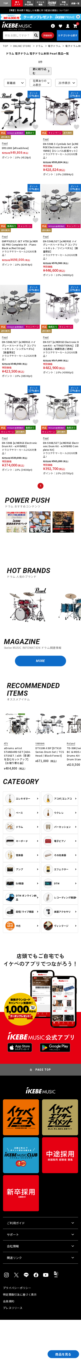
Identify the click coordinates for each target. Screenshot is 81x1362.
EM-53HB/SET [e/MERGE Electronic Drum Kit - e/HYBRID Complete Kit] (61, 446)
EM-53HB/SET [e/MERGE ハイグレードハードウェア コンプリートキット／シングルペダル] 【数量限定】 (19, 347)
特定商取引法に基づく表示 (20, 1294)
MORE (40, 661)
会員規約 (8, 1301)
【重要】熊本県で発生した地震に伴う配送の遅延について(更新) (40, 10)
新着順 (11, 83)
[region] (40, 606)
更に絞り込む (39, 71)
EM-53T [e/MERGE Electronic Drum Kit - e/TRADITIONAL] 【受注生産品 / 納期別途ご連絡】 (61, 345)
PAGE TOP (43, 1069)
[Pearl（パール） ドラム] (27, 607)
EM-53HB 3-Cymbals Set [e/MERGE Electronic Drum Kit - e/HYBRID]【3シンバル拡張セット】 (61, 147)
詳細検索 (47, 35)
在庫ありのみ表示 (40, 83)
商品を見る (63, 1354)
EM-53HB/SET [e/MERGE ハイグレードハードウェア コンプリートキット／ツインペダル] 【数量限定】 (60, 246)
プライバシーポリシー (17, 1287)
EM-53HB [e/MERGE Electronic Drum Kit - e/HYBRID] (19, 444)
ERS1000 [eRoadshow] (15, 148)
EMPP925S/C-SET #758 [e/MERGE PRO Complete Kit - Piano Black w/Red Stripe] (20, 244)
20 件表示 (64, 83)
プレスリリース (12, 1307)
